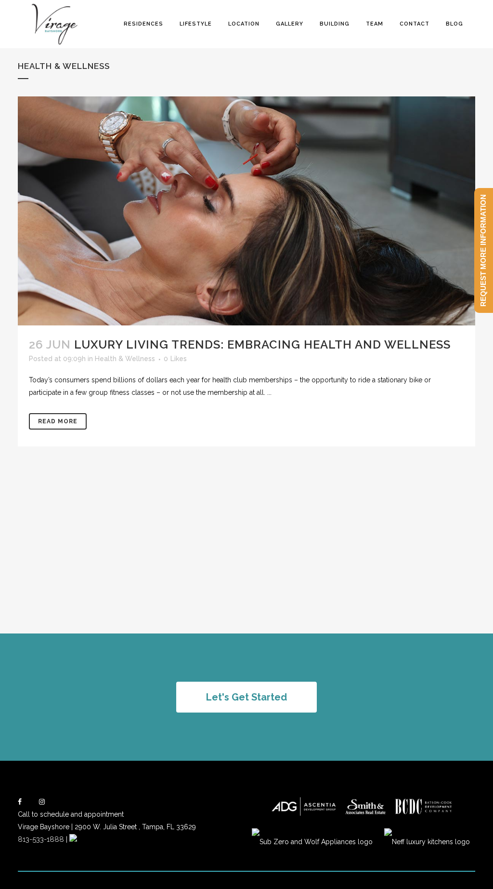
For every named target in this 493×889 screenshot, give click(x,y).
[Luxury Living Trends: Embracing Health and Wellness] (246, 210)
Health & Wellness (125, 359)
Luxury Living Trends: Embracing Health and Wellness (262, 344)
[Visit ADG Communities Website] (304, 815)
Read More (58, 421)
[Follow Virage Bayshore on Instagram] (42, 802)
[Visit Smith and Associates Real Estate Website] (366, 815)
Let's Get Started (246, 697)
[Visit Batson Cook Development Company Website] (423, 815)
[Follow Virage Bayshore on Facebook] (20, 802)
